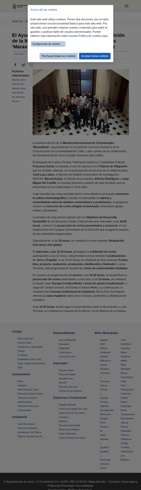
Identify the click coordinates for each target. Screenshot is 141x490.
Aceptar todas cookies (94, 56)
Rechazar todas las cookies (58, 56)
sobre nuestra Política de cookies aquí (84, 35)
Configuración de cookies (46, 44)
